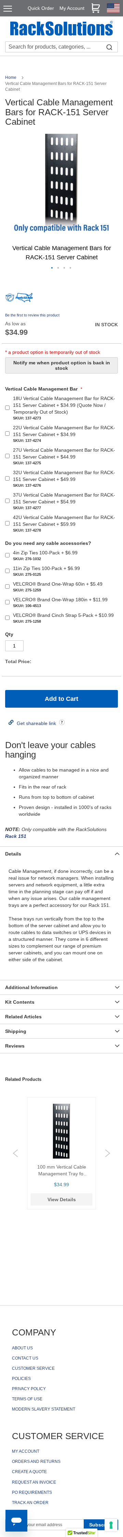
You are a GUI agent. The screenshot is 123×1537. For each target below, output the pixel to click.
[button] (52, 268)
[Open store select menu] (113, 11)
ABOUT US (22, 1348)
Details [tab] (13, 854)
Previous (15, 1153)
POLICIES (21, 1378)
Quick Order (41, 8)
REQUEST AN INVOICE (34, 1482)
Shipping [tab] (15, 1031)
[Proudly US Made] (24, 300)
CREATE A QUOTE (29, 1471)
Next (107, 1153)
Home (11, 77)
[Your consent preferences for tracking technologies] (111, 1525)
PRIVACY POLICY (29, 1388)
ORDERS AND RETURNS (36, 1461)
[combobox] (61, 46)
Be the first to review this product (32, 315)
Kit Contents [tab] (20, 1002)
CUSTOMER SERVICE (33, 1368)
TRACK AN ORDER (30, 1502)
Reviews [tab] (15, 1046)
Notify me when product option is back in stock (61, 365)
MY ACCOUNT (25, 1451)
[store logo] (61, 29)
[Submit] (109, 46)
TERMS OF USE (27, 1399)
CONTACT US (25, 1358)
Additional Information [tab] (31, 987)
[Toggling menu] (7, 9)
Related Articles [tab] (23, 1016)
